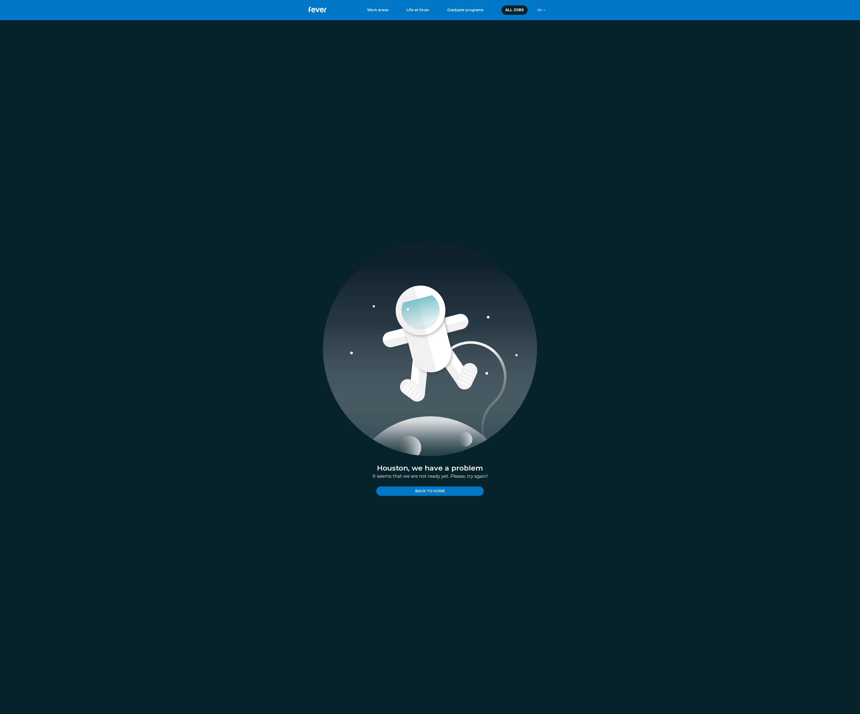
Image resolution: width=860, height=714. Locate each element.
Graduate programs (465, 10)
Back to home (430, 491)
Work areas (378, 10)
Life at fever (417, 10)
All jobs (514, 10)
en (540, 10)
